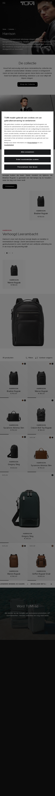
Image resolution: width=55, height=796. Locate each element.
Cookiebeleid (9, 145)
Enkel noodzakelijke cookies (27, 159)
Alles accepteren (27, 152)
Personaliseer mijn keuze (27, 167)
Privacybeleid (32, 143)
